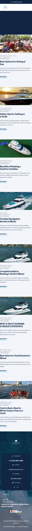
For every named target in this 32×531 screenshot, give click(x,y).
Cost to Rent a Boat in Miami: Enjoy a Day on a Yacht (11, 411)
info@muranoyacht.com (16, 469)
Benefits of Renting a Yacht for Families (10, 167)
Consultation (3, 55)
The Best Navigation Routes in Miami (10, 220)
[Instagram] (17, 487)
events (10, 55)
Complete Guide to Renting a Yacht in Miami (12, 272)
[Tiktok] (14, 487)
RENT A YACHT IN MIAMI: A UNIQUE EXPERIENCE (12, 325)
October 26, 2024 (6, 57)
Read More (3, 76)
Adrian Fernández (4, 58)
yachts (14, 55)
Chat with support (16, 478)
